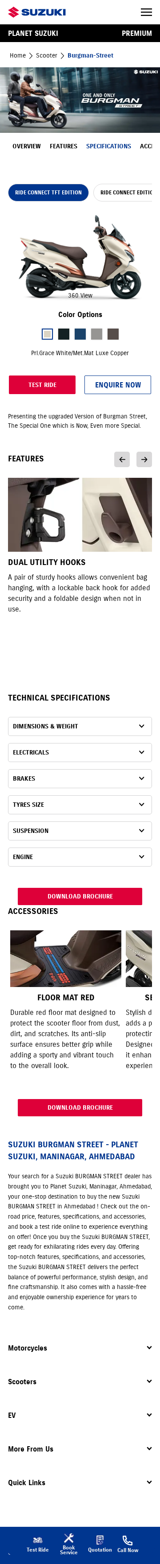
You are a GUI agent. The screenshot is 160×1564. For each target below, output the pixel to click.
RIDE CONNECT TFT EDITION (48, 192)
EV (12, 1415)
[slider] (80, 257)
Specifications (108, 146)
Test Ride (42, 385)
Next (144, 459)
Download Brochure (80, 896)
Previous (122, 459)
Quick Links (26, 1482)
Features (63, 146)
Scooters (22, 1381)
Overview (26, 146)
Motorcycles (27, 1347)
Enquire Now (118, 384)
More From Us (30, 1448)
